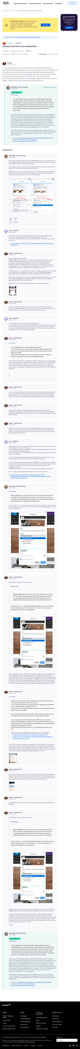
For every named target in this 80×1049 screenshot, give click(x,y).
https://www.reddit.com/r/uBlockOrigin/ (25, 141)
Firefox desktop (25, 1019)
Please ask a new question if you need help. (29, 37)
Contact (40, 1045)
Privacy (26, 1045)
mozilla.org (5, 1045)
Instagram (77, 1045)
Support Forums (10, 10)
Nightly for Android (42, 1029)
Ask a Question (48, 3)
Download (23, 1016)
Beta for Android (41, 1023)
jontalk (10, 63)
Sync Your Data (56, 1024)
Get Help (54, 1027)
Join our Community (8, 1026)
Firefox (18, 10)
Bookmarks (13, 54)
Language (59, 1037)
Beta (37, 1020)
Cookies (33, 1045)
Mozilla (6, 1005)
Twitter (4, 1023)
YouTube (73, 1045)
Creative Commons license (27, 1042)
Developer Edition (41, 1017)
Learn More (45, 25)
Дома (3, 10)
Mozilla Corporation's (12, 1037)
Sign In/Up (72, 3)
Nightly (38, 1026)
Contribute (58, 3)
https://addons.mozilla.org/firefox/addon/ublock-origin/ (36, 138)
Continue (69, 27)
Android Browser (25, 1021)
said (16, 95)
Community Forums (35, 3)
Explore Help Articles (20, 3)
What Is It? (55, 1019)
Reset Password (57, 1021)
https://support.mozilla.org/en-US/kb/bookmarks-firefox (28, 475)
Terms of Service (16, 1045)
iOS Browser (24, 1024)
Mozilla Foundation (40, 1037)
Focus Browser (24, 1027)
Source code (6, 1020)
